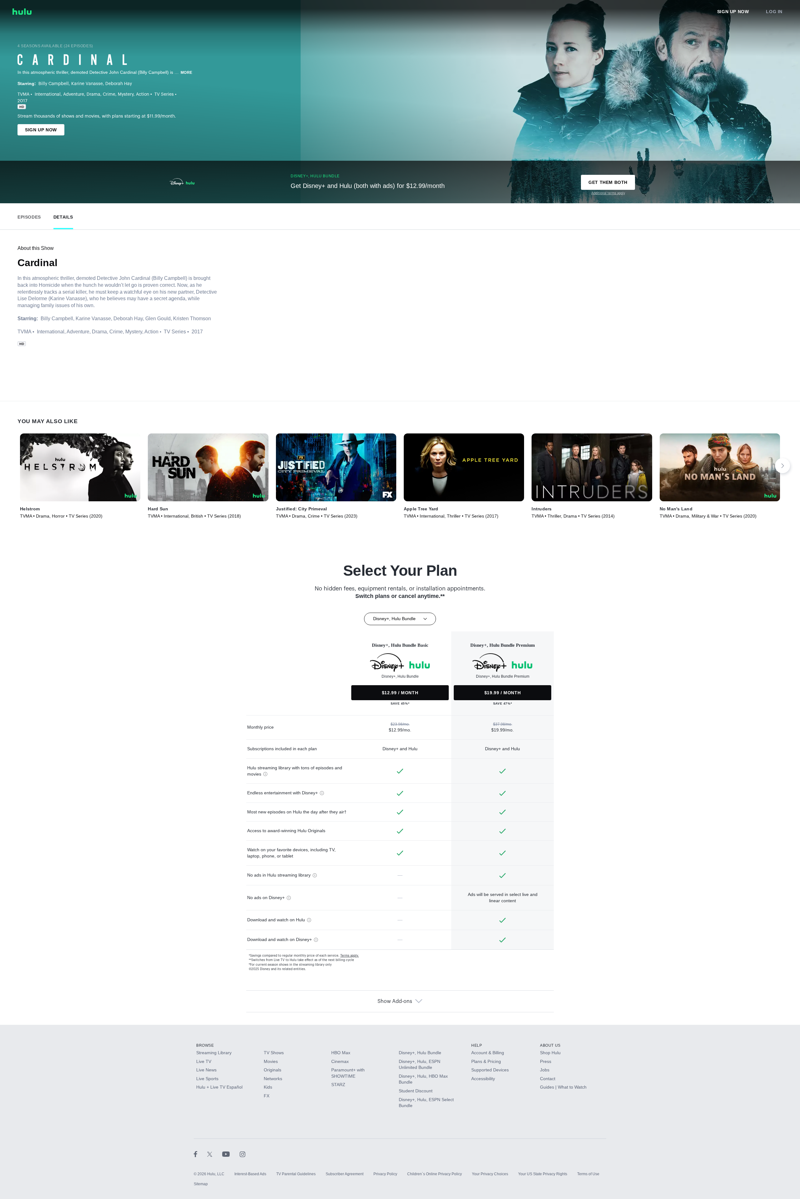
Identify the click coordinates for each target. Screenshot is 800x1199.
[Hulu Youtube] (231, 1154)
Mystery (125, 94)
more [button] (186, 72)
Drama (93, 94)
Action (142, 94)
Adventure (73, 94)
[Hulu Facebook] (200, 1154)
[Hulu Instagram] (242, 1154)
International (48, 94)
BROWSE (205, 1045)
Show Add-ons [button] (395, 1001)
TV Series (164, 94)
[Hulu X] (214, 1154)
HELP (476, 1045)
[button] (29, 216)
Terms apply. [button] (349, 955)
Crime (109, 94)
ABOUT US (550, 1045)
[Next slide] (782, 465)
